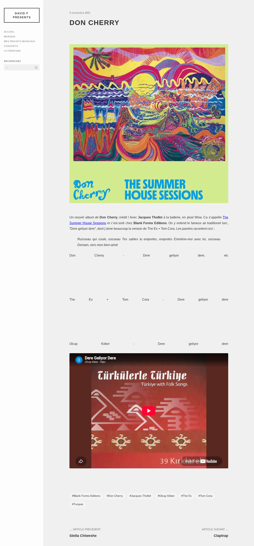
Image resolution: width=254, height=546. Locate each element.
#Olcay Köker (166, 495)
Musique (9, 36)
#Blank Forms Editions (86, 495)
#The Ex (186, 495)
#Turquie (77, 504)
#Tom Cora (205, 495)
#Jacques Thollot (140, 495)
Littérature (12, 51)
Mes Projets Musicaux (19, 41)
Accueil (9, 32)
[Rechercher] (36, 67)
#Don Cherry (115, 495)
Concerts (11, 46)
